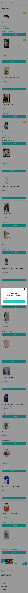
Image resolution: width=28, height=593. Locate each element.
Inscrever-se (14, 301)
